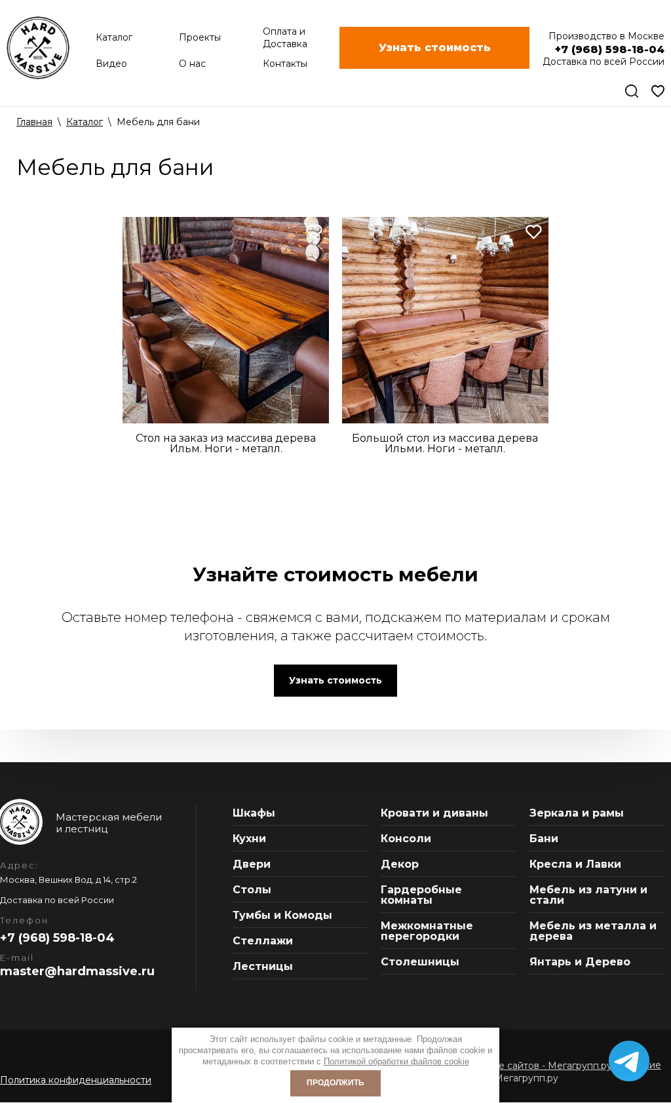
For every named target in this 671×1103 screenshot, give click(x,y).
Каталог (84, 122)
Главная (34, 122)
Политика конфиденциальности (75, 1080)
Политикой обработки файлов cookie (396, 1061)
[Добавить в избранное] (314, 231)
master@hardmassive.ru (77, 971)
